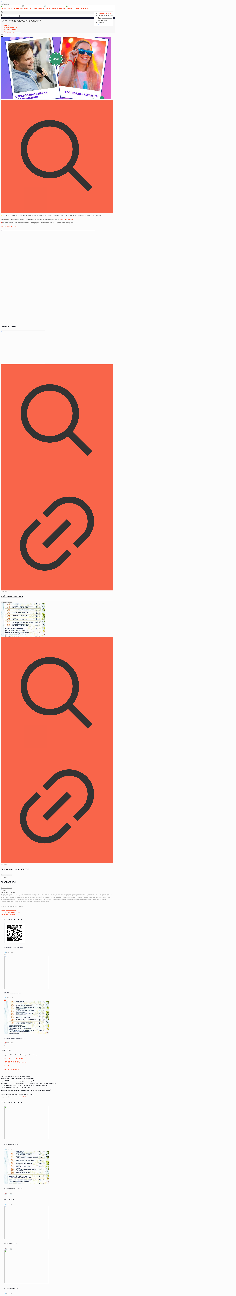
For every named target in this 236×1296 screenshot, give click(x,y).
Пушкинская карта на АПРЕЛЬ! (15, 869)
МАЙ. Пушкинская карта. (12, 596)
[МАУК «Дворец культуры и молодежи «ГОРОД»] (44, 8)
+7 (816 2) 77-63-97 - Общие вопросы (15, 1062)
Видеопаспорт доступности (8, 914)
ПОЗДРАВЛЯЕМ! (8, 882)
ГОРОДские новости (10, 27)
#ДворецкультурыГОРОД (9, 226)
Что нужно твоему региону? (12, 32)
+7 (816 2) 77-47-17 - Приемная (13, 1058)
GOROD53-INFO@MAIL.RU (11, 1069)
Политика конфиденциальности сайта (11, 912)
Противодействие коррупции (8, 910)
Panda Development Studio (19, 1097)
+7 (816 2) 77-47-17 (10, 1065)
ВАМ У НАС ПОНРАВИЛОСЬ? (14, 947)
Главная (6, 25)
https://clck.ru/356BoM (67, 219)
